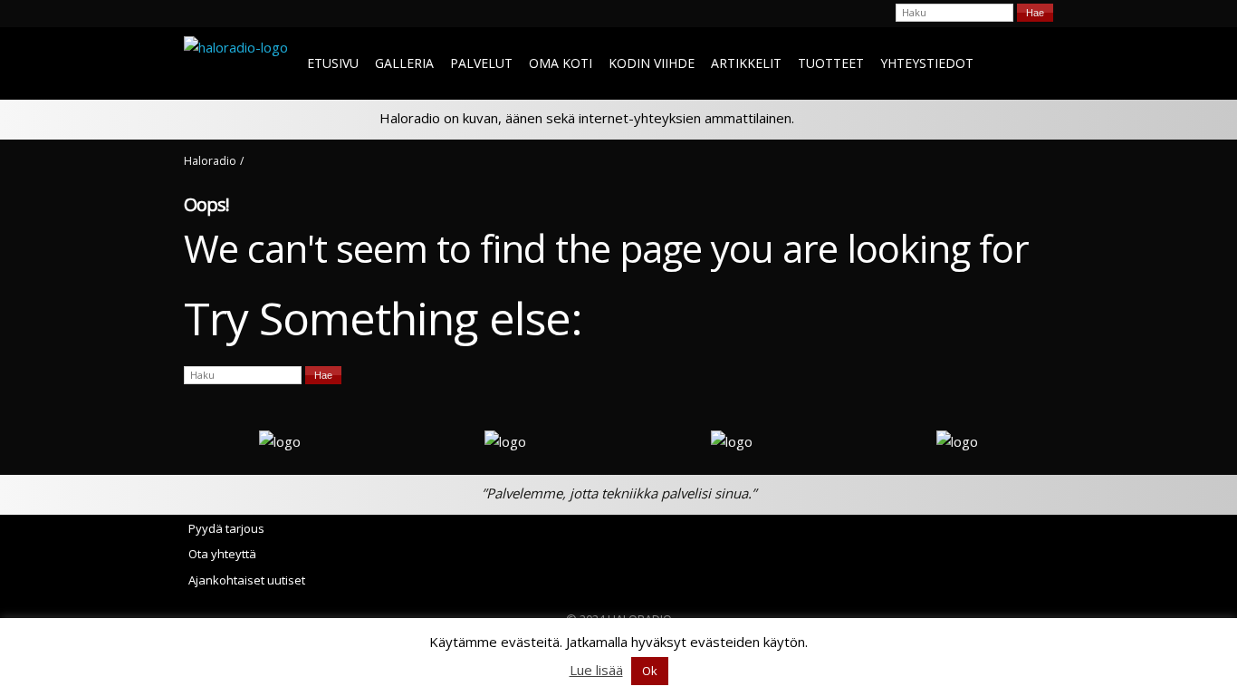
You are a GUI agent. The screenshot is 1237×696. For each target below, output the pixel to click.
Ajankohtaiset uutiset (246, 580)
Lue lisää (596, 670)
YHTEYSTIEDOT (926, 63)
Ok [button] (649, 670)
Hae (1035, 12)
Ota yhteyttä (222, 554)
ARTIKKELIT (746, 63)
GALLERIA (404, 63)
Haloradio (210, 161)
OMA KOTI (560, 63)
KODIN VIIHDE (652, 63)
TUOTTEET (831, 63)
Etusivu (333, 63)
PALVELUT (481, 63)
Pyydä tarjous (226, 528)
